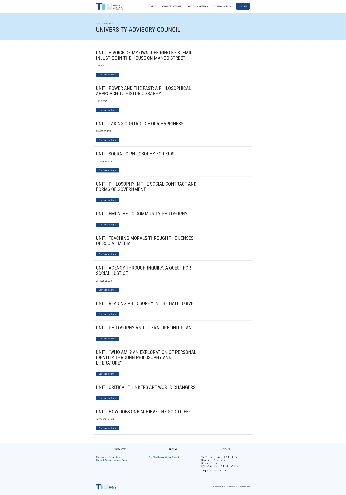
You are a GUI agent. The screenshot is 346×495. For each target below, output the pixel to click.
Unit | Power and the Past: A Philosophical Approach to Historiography (143, 91)
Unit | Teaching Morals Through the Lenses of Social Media (144, 240)
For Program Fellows (223, 6)
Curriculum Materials (198, 6)
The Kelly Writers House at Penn (111, 460)
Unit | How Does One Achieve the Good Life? (143, 412)
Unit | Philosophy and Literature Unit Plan (144, 328)
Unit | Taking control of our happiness (139, 124)
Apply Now (242, 6)
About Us (152, 6)
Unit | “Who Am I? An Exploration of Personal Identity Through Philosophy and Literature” (146, 357)
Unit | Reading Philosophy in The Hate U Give (144, 303)
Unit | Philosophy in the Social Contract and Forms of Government (146, 186)
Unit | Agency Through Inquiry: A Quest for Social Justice (143, 270)
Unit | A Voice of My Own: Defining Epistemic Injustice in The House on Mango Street (144, 55)
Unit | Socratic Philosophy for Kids (135, 154)
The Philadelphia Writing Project (164, 457)
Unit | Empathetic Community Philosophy (141, 214)
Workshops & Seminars (172, 6)
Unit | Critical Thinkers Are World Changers (145, 387)
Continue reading (106, 74)
